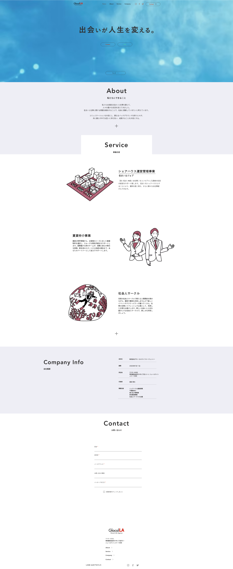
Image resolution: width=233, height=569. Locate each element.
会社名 (96, 455)
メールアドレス (98, 464)
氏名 (95, 446)
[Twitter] (143, 4)
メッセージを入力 (99, 482)
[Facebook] (139, 4)
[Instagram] (136, 4)
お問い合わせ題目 (99, 473)
